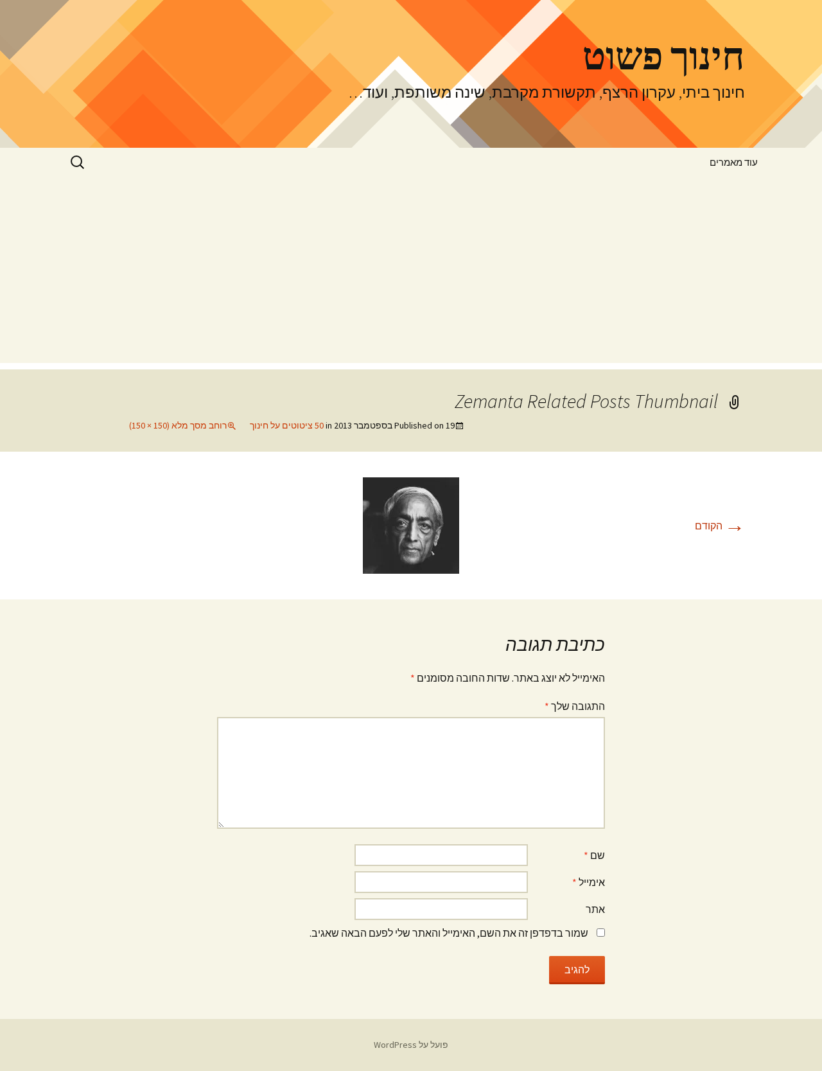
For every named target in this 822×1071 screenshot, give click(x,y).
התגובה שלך (575, 706)
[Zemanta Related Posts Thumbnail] (411, 524)
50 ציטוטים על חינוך (287, 425)
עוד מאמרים (734, 162)
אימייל (588, 882)
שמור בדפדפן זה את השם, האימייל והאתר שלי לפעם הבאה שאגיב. (449, 932)
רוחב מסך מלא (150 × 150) (178, 425)
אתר (595, 909)
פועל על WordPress (411, 1044)
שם (594, 855)
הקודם (720, 525)
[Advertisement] (411, 273)
